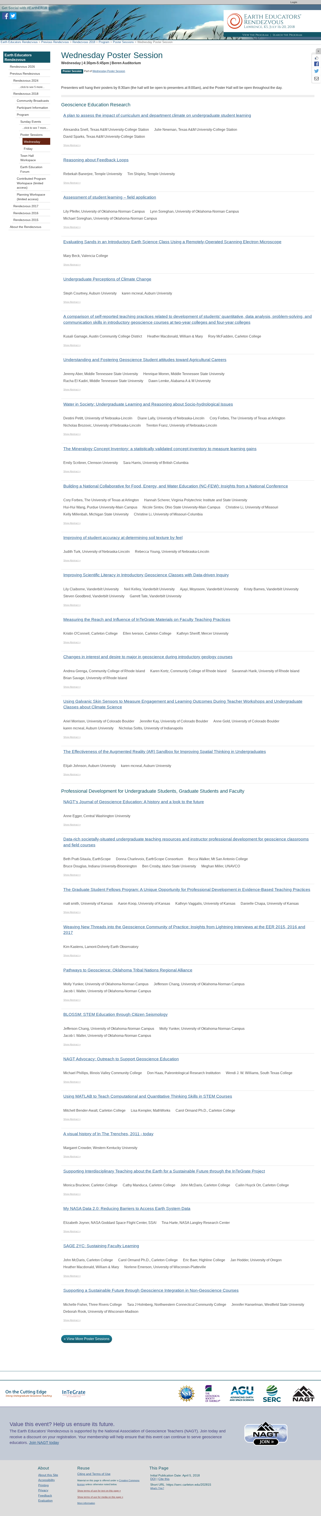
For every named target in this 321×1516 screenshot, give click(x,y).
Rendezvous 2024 (25, 80)
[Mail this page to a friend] (316, 79)
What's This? (157, 1488)
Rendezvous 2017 (25, 206)
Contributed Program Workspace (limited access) (31, 183)
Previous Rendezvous (55, 42)
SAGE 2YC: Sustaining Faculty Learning (101, 1246)
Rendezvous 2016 (25, 213)
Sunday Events (30, 121)
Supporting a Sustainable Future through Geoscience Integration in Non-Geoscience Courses (151, 1290)
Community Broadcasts (33, 100)
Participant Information (32, 107)
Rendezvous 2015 (25, 220)
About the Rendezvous (25, 227)
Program (104, 42)
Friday (28, 148)
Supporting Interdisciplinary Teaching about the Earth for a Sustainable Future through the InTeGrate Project (164, 1171)
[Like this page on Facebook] (316, 58)
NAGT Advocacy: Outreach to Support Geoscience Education (121, 1059)
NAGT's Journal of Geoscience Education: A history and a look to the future (133, 801)
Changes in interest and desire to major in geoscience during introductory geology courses (148, 657)
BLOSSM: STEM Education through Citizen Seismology (115, 1014)
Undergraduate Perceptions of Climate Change (107, 279)
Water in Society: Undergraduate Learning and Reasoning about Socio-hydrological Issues (148, 404)
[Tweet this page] (316, 71)
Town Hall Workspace (28, 158)
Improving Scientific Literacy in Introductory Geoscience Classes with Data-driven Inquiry (146, 575)
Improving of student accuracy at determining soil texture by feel (123, 537)
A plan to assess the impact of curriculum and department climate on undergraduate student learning (157, 115)
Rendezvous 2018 (83, 42)
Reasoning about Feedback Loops (96, 160)
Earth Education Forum (31, 169)
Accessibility (46, 1480)
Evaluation (45, 1500)
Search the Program (287, 35)
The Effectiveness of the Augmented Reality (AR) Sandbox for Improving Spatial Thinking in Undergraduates (164, 751)
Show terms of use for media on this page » (100, 1497)
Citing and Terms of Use (93, 1474)
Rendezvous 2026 (22, 66)
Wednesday (32, 141)
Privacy (43, 1490)
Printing (43, 1485)
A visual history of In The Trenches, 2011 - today (108, 1134)
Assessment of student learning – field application (109, 197)
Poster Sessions (123, 42)
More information (86, 1503)
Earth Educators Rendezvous (19, 42)
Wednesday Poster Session (108, 71)
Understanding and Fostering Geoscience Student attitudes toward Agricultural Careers (144, 359)
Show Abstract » (72, 145)
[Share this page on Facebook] (316, 63)
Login (293, 2)
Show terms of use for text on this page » (99, 1490)
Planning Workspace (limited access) (31, 197)
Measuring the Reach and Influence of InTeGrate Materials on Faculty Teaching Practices (146, 619)
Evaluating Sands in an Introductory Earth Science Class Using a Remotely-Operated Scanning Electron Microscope (172, 241)
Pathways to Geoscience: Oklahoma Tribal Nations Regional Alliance (127, 970)
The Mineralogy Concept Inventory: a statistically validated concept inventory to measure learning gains (160, 448)
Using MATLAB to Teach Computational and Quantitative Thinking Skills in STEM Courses (147, 1096)
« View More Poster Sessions (86, 1339)
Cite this (163, 1479)
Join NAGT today (44, 1442)
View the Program (255, 35)
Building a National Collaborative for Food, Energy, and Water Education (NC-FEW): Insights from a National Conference (175, 486)
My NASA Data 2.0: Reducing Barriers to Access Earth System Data (126, 1208)
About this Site (48, 1475)
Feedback (45, 1495)
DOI (153, 1479)
